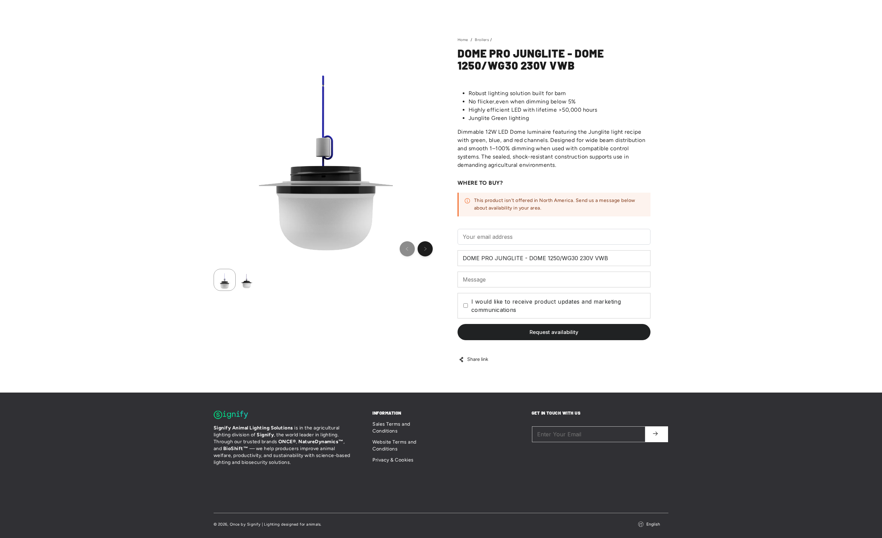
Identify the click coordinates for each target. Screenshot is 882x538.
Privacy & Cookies (392, 460)
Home (509, 10)
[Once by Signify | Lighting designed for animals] (227, 10)
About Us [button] (534, 10)
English (653, 524)
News (591, 10)
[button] (662, 10)
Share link (477, 359)
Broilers (482, 40)
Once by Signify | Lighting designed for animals (275, 524)
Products (565, 10)
